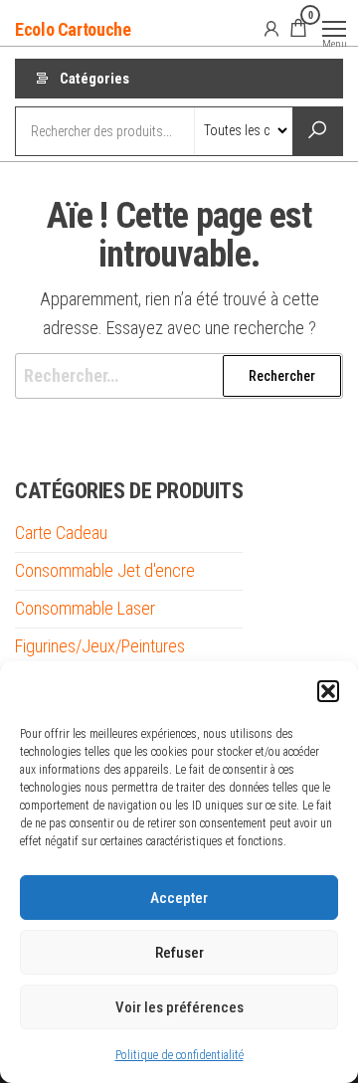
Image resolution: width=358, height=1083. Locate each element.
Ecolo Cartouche (73, 29)
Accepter (179, 898)
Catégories (94, 79)
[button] (328, 691)
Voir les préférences (179, 1007)
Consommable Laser (85, 608)
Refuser (179, 953)
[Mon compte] (271, 28)
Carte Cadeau (61, 532)
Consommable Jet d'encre (105, 570)
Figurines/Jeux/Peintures (100, 645)
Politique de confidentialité (179, 1055)
